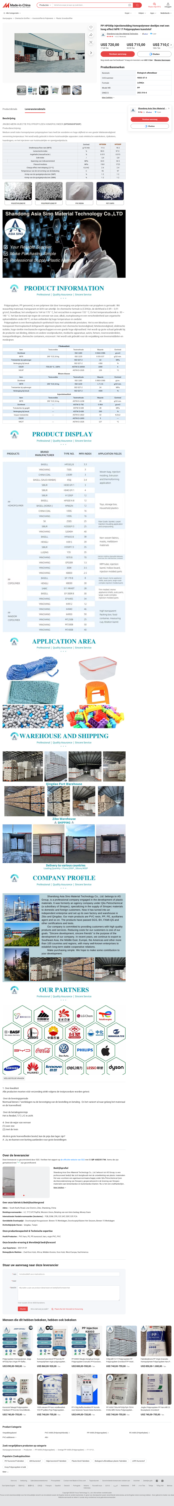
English (12, 1486)
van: (15, 1274)
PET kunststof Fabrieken (14, 1461)
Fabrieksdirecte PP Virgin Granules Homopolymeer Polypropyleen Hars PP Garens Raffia (156, 1361)
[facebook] (157, 1481)
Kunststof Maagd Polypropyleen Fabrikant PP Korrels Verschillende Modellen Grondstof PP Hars (16, 1410)
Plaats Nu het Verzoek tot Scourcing (67, 1309)
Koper (127, 13)
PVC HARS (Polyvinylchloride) (56, 1432)
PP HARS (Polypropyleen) (97, 1432)
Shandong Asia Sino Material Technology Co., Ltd (123, 33)
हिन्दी (133, 1486)
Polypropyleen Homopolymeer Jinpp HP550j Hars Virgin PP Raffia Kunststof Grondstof (17, 1361)
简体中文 (21, 1486)
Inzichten (136, 1481)
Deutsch (67, 1486)
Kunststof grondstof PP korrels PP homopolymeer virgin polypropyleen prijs (51, 1361)
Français (49, 1486)
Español (58, 1486)
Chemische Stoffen (22, 18)
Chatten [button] (156, 54)
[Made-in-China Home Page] (16, 5)
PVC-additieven (9, 1437)
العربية (115, 1486)
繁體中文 (31, 1486)
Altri (46, 1437)
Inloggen (168, 6)
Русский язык (97, 1486)
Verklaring (23, 1481)
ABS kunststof (35, 1461)
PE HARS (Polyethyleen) (138, 1432)
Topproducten (94, 1481)
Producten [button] (44, 5)
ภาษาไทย (142, 1486)
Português (76, 1486)
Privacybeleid (55, 1481)
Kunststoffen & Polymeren (42, 18)
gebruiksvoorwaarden (108, 1497)
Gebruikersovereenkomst (39, 1481)
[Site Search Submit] (137, 5)
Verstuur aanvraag (117, 54)
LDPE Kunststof (138, 1461)
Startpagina (7, 18)
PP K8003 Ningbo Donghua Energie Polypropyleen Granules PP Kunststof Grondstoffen (86, 1361)
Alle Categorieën (12, 13)
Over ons (14, 1481)
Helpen (141, 13)
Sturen (23, 1308)
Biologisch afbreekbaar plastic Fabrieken (111, 1461)
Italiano (86, 1486)
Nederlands (125, 1486)
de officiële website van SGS (73, 1159)
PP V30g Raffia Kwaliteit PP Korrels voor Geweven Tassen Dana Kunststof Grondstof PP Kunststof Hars (87, 1410)
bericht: (14, 1287)
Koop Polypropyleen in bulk (15, 1467)
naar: (14, 1281)
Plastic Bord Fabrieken (80, 1461)
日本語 (40, 1486)
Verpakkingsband (9, 1432)
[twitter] (162, 1481)
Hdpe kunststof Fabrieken (56, 1461)
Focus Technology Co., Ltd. (84, 1493)
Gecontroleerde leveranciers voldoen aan (116, 1481)
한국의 (107, 1486)
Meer (5, 1472)
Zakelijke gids (147, 1481)
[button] (129, 5)
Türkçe (151, 1486)
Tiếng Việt (160, 1486)
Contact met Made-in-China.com (75, 1481)
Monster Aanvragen (162, 60)
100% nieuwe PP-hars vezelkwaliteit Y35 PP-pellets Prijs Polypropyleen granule (51, 1410)
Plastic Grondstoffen (64, 18)
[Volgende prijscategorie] (171, 45)
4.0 (141, 112)
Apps (152, 13)
